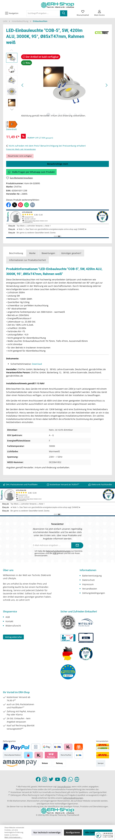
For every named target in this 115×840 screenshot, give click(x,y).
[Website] (77, 779)
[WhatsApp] (70, 779)
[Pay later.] (38, 755)
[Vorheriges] (22, 85)
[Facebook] (38, 779)
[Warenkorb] (110, 11)
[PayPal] (16, 747)
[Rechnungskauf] (35, 747)
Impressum (88, 584)
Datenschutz (88, 580)
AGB (54, 553)
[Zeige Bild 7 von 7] (81, 114)
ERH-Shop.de (51, 815)
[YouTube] (57, 779)
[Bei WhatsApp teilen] (26, 204)
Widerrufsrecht (13, 625)
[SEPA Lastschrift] (57, 747)
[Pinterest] (64, 779)
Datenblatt (11, 129)
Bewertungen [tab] (48, 253)
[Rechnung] (59, 763)
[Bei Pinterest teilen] (21, 204)
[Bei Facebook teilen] (9, 204)
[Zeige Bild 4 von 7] (64, 114)
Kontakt (9, 621)
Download (37, 363)
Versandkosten (89, 588)
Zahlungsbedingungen (93, 593)
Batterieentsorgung (92, 575)
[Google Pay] (46, 747)
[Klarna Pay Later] (51, 755)
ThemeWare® (73, 815)
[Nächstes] (106, 85)
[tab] (16, 253)
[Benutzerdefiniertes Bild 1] (102, 747)
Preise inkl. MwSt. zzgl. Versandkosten (21, 149)
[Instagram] (45, 779)
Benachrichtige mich (57, 163)
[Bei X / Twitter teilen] (15, 204)
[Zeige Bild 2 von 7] (54, 114)
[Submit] (77, 545)
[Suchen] (63, 13)
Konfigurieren (73, 832)
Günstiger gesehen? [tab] (71, 253)
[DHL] (102, 755)
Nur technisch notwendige (46, 832)
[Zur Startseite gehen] (57, 5)
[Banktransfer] (78, 755)
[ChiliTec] (102, 37)
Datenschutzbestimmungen (58, 551)
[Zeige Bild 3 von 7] (59, 114)
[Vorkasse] (44, 763)
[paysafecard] (28, 755)
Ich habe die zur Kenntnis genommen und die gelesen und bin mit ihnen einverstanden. (58, 553)
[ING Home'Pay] (78, 747)
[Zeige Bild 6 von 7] (75, 114)
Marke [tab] (32, 253)
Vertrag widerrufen (13, 637)
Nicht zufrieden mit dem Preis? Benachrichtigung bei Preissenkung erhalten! (47, 145)
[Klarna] (68, 747)
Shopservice (10, 611)
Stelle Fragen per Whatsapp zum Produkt (33, 172)
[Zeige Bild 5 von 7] (70, 114)
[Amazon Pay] (20, 763)
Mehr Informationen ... (13, 837)
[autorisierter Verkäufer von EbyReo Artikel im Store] (85, 653)
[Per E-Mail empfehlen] (32, 204)
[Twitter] (51, 779)
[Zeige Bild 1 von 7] (48, 114)
